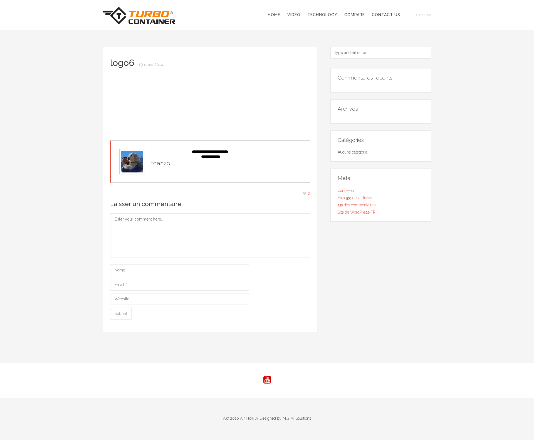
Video (293, 15)
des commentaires (356, 205)
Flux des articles (355, 198)
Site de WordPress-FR (356, 212)
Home (274, 15)
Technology (322, 15)
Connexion (346, 190)
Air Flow (423, 15)
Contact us (386, 15)
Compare (354, 15)
